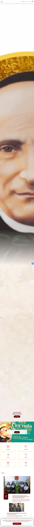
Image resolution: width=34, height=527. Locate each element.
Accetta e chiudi (17, 523)
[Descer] (1, 317)
